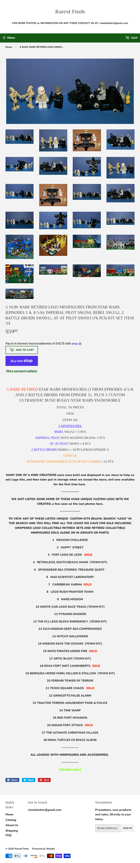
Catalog (10, 820)
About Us (11, 825)
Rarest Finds (70, 11)
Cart (134, 38)
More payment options (21, 371)
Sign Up (127, 828)
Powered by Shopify (43, 848)
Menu (11, 38)
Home (8, 47)
